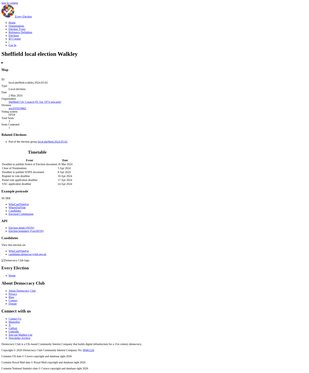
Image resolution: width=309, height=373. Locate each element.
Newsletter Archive (19, 338)
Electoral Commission (21, 213)
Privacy (13, 294)
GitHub (13, 328)
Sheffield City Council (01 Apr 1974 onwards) (35, 101)
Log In (12, 45)
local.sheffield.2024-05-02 (52, 141)
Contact (13, 300)
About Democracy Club (22, 290)
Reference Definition (20, 32)
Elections (14, 35)
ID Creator (15, 38)
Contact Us (15, 318)
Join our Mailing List (20, 334)
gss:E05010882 (17, 108)
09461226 (88, 350)
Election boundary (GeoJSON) (26, 230)
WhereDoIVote (17, 207)
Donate (13, 303)
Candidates (15, 210)
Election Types (17, 29)
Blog (11, 297)
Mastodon (14, 321)
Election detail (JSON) (21, 227)
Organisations (16, 25)
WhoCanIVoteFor (19, 204)
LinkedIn (14, 331)
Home (12, 22)
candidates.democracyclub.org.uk (27, 254)
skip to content (9, 2)
